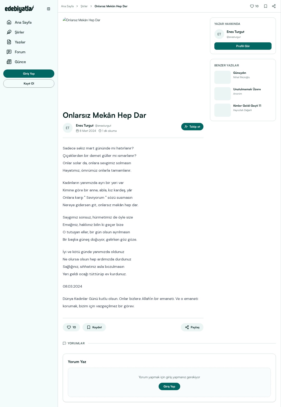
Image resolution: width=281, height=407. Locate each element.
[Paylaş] (274, 6)
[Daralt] (48, 9)
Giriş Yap (29, 73)
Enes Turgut (84, 125)
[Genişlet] (57, 203)
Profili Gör (243, 46)
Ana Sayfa (67, 6)
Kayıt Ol (29, 83)
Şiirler (84, 6)
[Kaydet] (265, 6)
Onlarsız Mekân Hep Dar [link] (111, 6)
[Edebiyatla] (24, 9)
